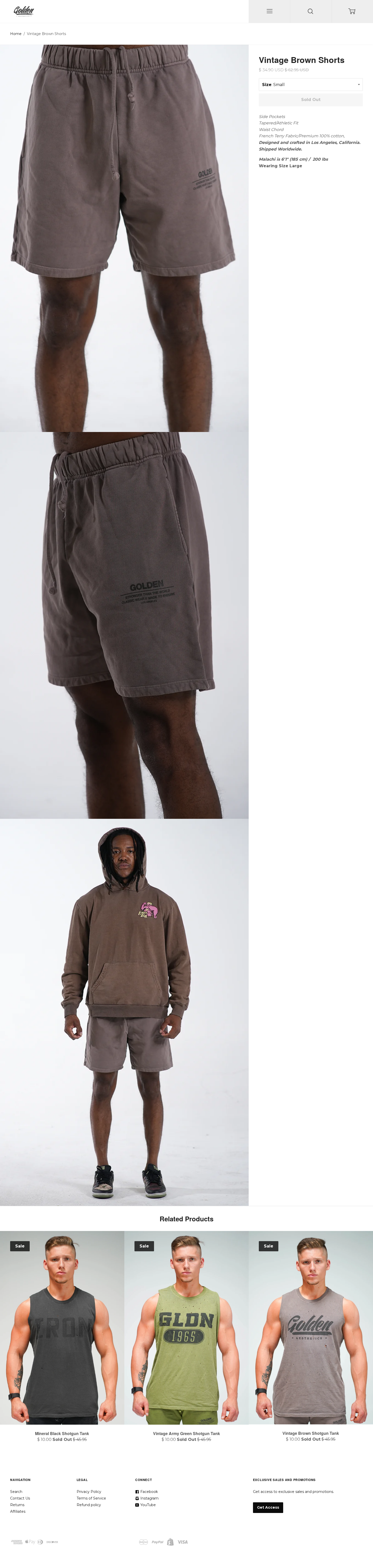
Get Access (268, 1507)
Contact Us (20, 1498)
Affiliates (17, 1511)
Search (16, 1491)
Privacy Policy (89, 1491)
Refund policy (89, 1505)
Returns (17, 1505)
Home (16, 33)
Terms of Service (91, 1498)
